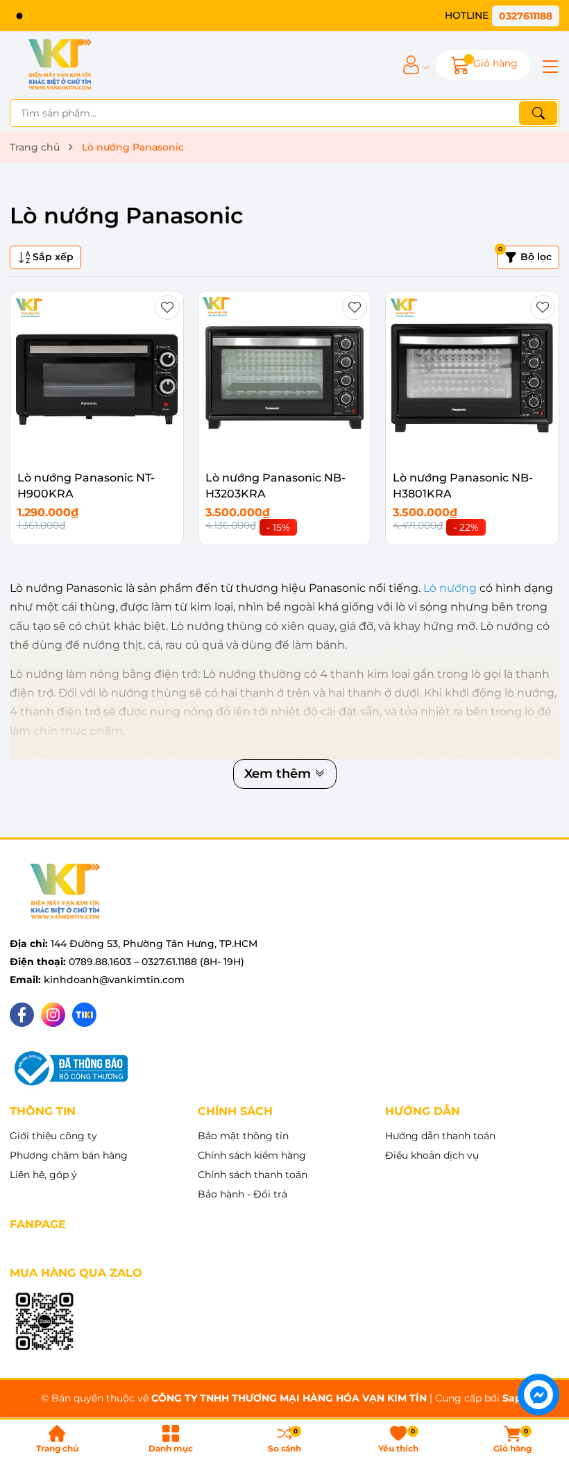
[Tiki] (84, 1015)
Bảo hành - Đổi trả (242, 1194)
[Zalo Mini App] (44, 1322)
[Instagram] (53, 1015)
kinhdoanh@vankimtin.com (114, 979)
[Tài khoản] (411, 65)
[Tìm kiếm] (538, 113)
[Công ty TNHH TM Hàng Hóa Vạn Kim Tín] (60, 65)
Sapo (515, 1398)
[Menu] (548, 65)
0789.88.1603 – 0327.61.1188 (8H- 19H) (156, 961)
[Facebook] (22, 1015)
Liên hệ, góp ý (43, 1174)
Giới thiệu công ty (53, 1136)
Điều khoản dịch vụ (432, 1155)
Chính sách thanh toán (252, 1174)
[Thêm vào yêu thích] (167, 307)
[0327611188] (502, 15)
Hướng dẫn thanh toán (440, 1136)
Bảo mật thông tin (243, 1136)
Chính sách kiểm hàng (252, 1155)
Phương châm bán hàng (69, 1155)
